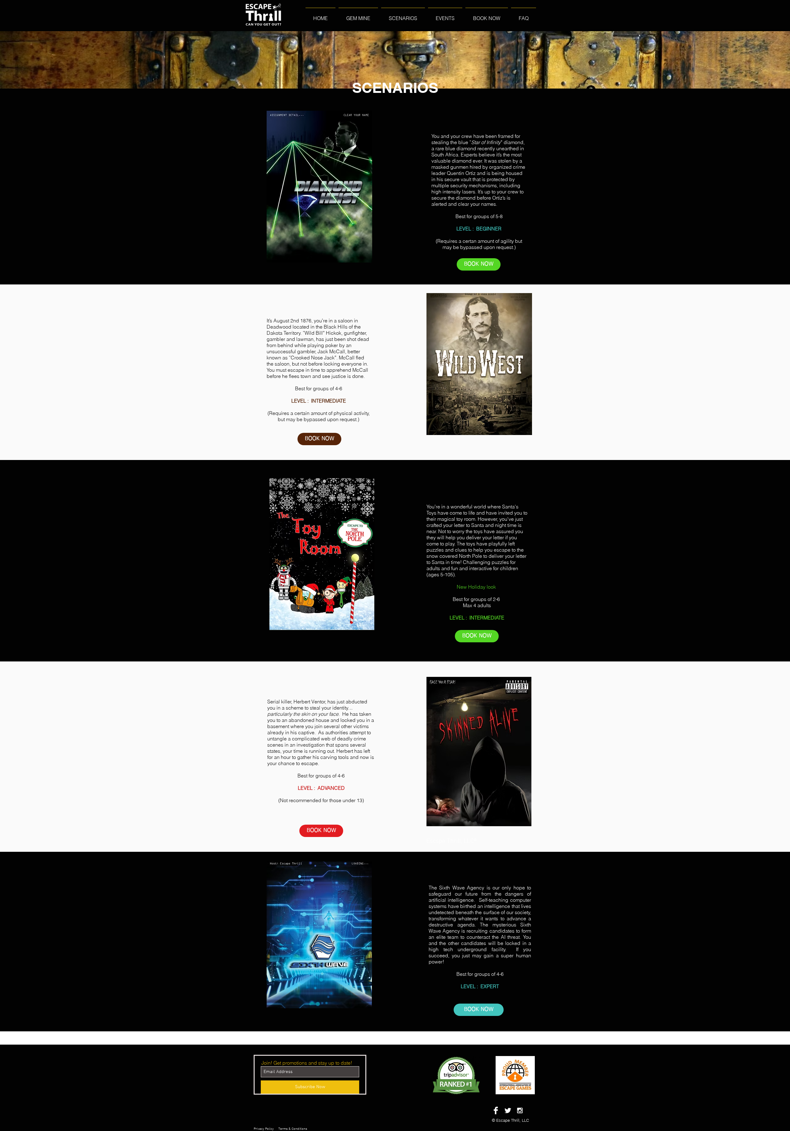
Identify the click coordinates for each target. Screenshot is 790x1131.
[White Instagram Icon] (520, 1110)
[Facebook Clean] (496, 1110)
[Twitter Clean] (508, 1110)
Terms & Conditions (292, 1129)
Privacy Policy (264, 1129)
